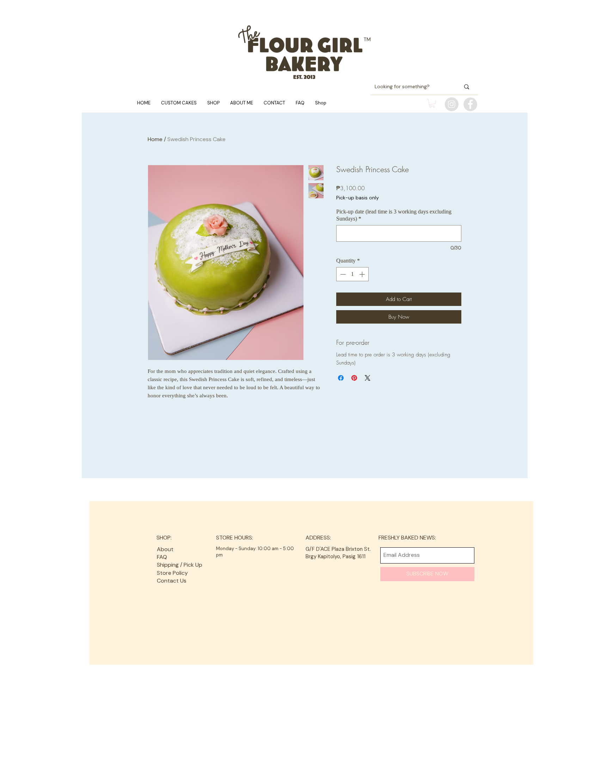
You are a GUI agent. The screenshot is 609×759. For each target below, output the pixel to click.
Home (155, 139)
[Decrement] (342, 274)
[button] (432, 103)
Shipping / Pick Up (180, 564)
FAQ (162, 557)
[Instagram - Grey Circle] (452, 104)
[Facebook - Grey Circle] (470, 104)
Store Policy (172, 573)
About (165, 549)
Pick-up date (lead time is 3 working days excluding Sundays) (393, 215)
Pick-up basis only (357, 197)
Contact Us (171, 580)
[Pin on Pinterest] (354, 378)
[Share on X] (367, 378)
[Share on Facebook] (341, 378)
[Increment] (363, 274)
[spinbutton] (352, 274)
